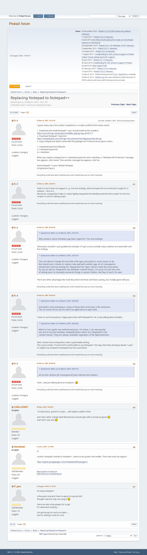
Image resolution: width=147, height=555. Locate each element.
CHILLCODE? (21, 407)
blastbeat (19, 446)
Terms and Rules (125, 552)
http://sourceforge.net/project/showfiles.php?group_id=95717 (65, 133)
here (51, 168)
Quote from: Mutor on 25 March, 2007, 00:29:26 (60, 301)
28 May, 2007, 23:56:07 (45, 407)
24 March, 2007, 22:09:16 (46, 184)
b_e (16, 120)
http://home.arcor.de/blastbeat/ (49, 474)
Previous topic (118, 104)
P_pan (17, 486)
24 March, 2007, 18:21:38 (46, 120)
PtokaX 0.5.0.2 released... (104, 71)
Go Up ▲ (136, 552)
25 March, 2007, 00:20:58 (46, 227)
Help (115, 552)
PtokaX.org (99, 77)
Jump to (99, 535)
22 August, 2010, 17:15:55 (46, 486)
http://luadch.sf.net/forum (47, 471)
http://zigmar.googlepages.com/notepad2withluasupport (62, 462)
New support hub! (100, 66)
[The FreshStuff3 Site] (13, 149)
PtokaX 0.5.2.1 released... (108, 48)
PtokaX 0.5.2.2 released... (104, 37)
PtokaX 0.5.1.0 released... (103, 60)
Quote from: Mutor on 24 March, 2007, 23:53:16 (60, 233)
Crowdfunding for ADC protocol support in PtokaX (112, 63)
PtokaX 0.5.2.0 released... (106, 51)
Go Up (12, 524)
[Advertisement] (73, 6)
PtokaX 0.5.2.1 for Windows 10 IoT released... (117, 45)
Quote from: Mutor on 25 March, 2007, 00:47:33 (60, 369)
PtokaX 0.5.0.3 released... (107, 68)
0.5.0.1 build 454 (119, 74)
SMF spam (43, 534)
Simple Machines (27, 552)
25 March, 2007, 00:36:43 (46, 295)
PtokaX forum (19, 24)
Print (134, 112)
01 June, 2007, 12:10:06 (45, 447)
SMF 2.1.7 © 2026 (13, 552)
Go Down (14, 112)
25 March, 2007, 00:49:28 (46, 363)
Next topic (131, 104)
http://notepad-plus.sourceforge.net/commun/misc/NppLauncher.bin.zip (69, 138)
